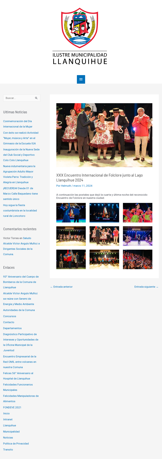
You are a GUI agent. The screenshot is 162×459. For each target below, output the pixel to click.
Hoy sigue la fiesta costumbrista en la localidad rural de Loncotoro (20, 210)
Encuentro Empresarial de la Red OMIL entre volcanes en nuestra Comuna (19, 362)
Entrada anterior (61, 286)
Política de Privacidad (16, 443)
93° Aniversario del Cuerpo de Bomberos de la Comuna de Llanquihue (21, 282)
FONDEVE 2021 (12, 407)
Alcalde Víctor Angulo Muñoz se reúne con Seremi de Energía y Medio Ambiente (20, 299)
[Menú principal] (81, 79)
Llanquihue (9, 425)
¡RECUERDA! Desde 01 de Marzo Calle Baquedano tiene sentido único (20, 194)
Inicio (6, 413)
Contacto (8, 322)
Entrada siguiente (146, 286)
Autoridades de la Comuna (19, 310)
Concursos (9, 316)
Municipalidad (11, 431)
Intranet (7, 419)
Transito (8, 449)
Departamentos (12, 328)
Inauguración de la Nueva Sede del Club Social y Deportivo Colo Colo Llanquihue (21, 155)
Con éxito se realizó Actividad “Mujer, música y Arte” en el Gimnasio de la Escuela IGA (20, 138)
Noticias (8, 437)
